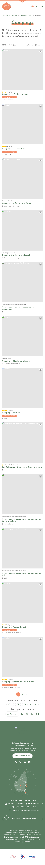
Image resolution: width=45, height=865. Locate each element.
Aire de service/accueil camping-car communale (18, 308)
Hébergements (26, 15)
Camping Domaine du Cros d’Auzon (18, 682)
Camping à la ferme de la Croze (16, 203)
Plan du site (11, 830)
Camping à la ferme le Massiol (16, 255)
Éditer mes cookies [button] (10, 835)
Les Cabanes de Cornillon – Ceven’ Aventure (22, 467)
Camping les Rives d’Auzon (14, 149)
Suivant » (27, 694)
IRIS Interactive (36, 835)
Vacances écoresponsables (24, 819)
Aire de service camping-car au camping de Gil (21, 574)
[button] (22, 1)
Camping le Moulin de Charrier (16, 361)
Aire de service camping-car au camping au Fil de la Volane (21, 520)
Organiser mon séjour (9, 15)
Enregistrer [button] (32, 704)
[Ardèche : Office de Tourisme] (6, 6)
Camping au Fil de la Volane (15, 94)
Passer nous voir (22, 756)
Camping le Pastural (11, 413)
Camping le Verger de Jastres (15, 627)
